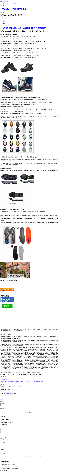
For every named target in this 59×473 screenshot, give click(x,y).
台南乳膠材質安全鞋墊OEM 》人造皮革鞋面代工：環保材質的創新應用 (25, 28)
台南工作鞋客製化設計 (5, 379)
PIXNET (21, 456)
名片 (4, 23)
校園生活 (9, 397)
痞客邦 (8, 393)
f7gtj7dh (2, 387)
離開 (6, 470)
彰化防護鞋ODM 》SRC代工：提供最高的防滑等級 (34, 381)
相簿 (4, 20)
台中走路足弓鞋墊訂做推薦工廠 (13, 9)
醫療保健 (4, 439)
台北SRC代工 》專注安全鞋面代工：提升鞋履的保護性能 (12, 381)
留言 (11, 393)
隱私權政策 (36, 456)
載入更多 (2, 401)
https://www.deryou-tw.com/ (8, 285)
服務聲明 (40, 456)
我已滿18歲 (3, 470)
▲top (1, 399)
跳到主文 (2, 12)
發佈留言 (2, 408)
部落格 (4, 21)
